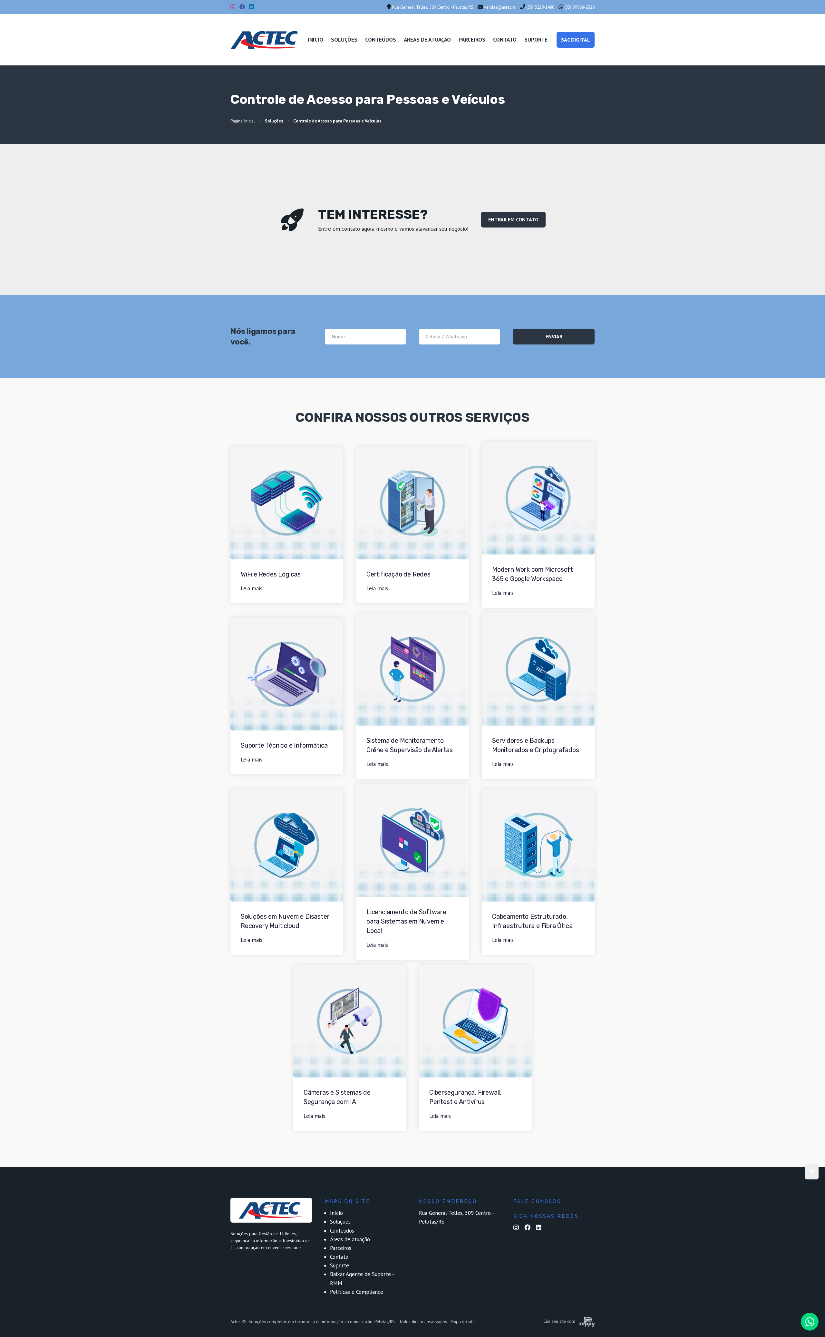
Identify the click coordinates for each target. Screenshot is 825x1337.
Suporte (536, 39)
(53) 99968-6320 (579, 7)
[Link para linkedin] (540, 1227)
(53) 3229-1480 (539, 7)
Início (315, 39)
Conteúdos (380, 39)
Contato (505, 39)
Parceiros (472, 39)
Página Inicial (242, 121)
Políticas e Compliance (356, 1291)
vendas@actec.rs (499, 7)
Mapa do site (463, 1321)
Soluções (344, 39)
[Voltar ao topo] (812, 1171)
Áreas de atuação (427, 39)
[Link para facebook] (529, 1227)
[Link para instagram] (518, 1227)
